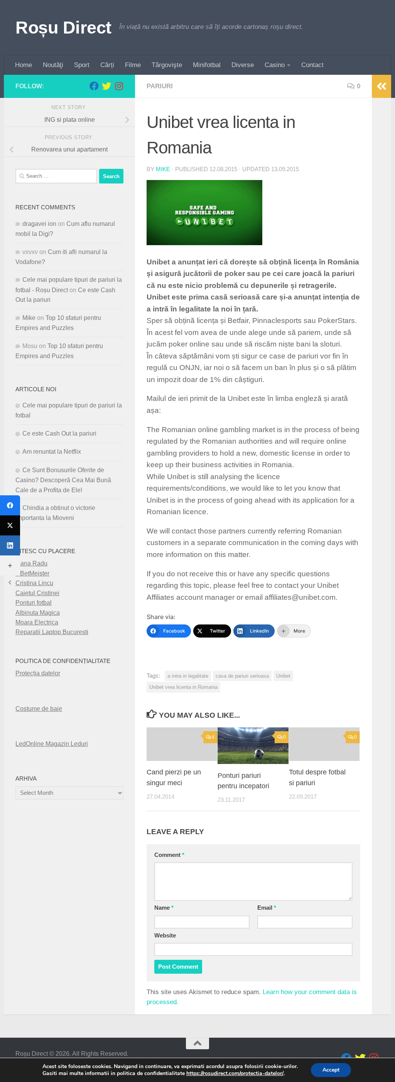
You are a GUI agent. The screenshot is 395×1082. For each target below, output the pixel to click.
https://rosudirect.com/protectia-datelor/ (235, 1073)
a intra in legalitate (187, 676)
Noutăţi (53, 65)
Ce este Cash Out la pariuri (59, 433)
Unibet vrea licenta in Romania (183, 687)
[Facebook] (10, 505)
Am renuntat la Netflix (51, 451)
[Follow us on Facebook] (94, 86)
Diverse (242, 65)
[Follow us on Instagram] (118, 86)
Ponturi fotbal (33, 602)
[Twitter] (10, 525)
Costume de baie (38, 708)
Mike (163, 169)
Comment (169, 855)
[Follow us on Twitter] (106, 86)
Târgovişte (167, 65)
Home (23, 65)
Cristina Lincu (34, 583)
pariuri (160, 86)
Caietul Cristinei (37, 593)
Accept (330, 1070)
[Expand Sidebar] (381, 86)
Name (164, 908)
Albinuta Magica (37, 612)
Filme (133, 65)
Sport (81, 65)
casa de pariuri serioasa (242, 676)
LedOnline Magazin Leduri (51, 743)
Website (165, 935)
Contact (312, 65)
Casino (275, 65)
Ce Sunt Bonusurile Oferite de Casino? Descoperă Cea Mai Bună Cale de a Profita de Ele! (63, 480)
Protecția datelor (37, 673)
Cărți (107, 65)
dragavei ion (39, 223)
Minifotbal (207, 65)
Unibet (283, 676)
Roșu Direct (63, 27)
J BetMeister (32, 573)
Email (266, 908)
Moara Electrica (36, 622)
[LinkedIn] (10, 545)
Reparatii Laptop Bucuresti (51, 632)
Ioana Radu (31, 563)
